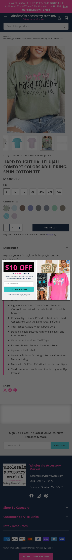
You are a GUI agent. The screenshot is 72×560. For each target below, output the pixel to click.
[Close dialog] (67, 261)
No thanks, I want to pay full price (19, 295)
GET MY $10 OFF (19, 289)
